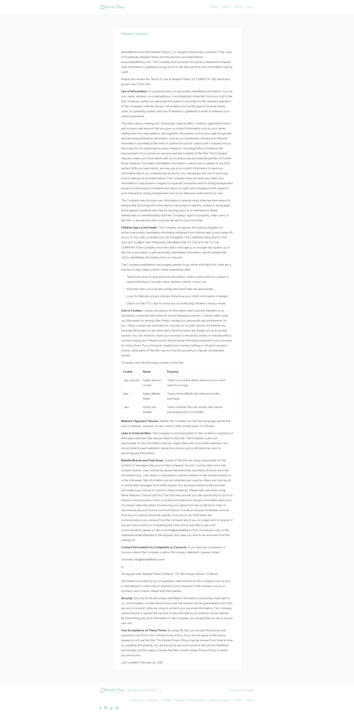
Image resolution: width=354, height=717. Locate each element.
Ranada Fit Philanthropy (190, 700)
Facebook (136, 700)
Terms (237, 700)
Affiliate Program (219, 700)
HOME (214, 7)
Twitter (167, 700)
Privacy (249, 700)
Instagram (152, 700)
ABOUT (226, 7)
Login (249, 7)
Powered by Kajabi (242, 690)
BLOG (238, 7)
